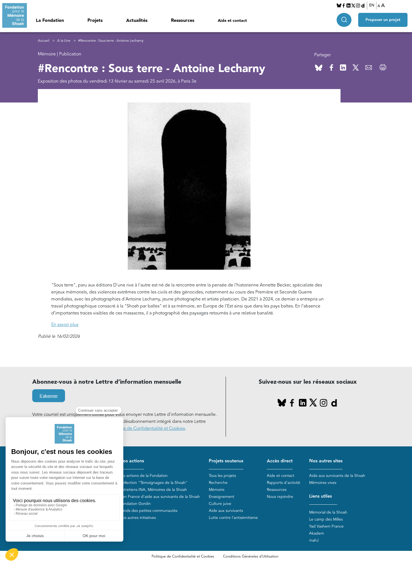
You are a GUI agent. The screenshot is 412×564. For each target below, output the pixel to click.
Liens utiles (320, 496)
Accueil (43, 40)
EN (371, 5)
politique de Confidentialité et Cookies (146, 428)
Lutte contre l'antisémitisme (233, 518)
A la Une (63, 40)
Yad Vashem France (326, 526)
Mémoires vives (322, 483)
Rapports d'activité (283, 483)
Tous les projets (222, 476)
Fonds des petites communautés (148, 511)
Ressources (182, 20)
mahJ (314, 540)
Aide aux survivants (226, 511)
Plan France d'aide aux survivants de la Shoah (159, 497)
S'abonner (49, 396)
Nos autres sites (325, 461)
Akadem (316, 533)
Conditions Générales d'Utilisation (250, 556)
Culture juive (220, 504)
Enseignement (221, 497)
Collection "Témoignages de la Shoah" (153, 483)
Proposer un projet (382, 20)
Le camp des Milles (326, 519)
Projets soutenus (226, 461)
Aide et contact (232, 21)
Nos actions (131, 461)
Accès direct (280, 461)
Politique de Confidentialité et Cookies (183, 556)
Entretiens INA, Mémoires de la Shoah (153, 490)
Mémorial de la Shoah (328, 512)
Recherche (218, 483)
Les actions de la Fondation (143, 476)
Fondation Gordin (135, 504)
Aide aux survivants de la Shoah (337, 476)
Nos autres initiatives (137, 518)
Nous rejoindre (280, 497)
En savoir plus (64, 324)
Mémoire (216, 490)
